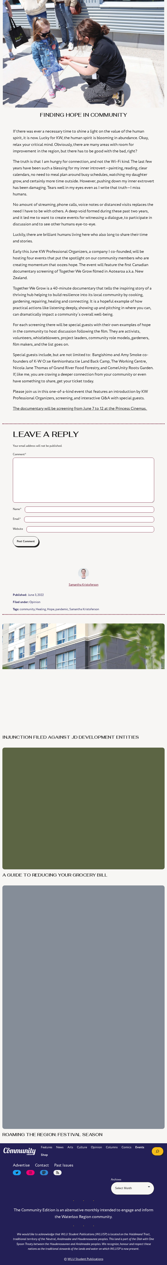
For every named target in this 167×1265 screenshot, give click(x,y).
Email (17, 519)
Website (18, 529)
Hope (50, 609)
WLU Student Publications (85, 1259)
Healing (41, 609)
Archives (116, 1180)
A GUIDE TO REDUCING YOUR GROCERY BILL (54, 875)
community (27, 609)
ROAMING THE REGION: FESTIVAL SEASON (52, 1135)
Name (17, 509)
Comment (19, 454)
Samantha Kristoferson (84, 585)
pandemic (61, 609)
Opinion (34, 602)
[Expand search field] (158, 1151)
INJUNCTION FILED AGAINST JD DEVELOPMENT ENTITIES (70, 737)
